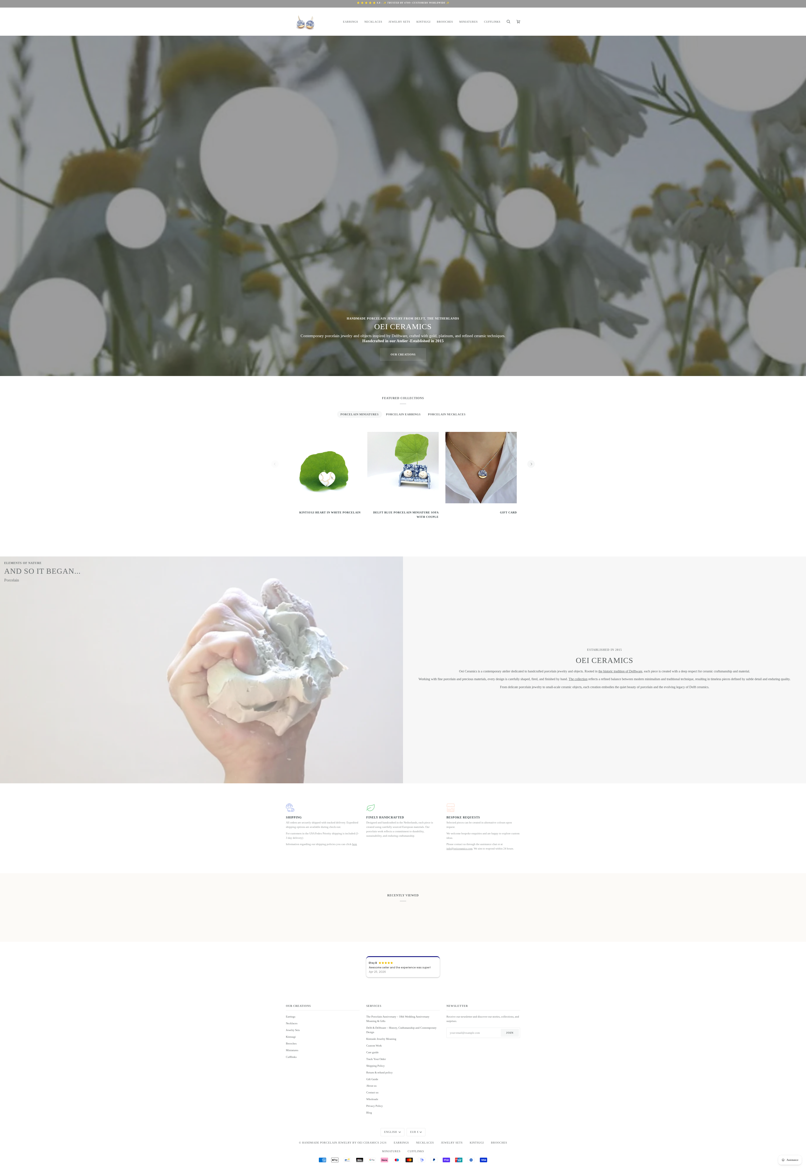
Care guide (372, 1052)
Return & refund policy (379, 1072)
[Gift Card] (481, 467)
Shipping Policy (375, 1065)
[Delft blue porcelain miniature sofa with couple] (403, 467)
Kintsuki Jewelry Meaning (381, 1038)
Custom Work (374, 1045)
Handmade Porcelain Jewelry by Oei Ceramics (340, 1142)
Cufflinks (291, 1057)
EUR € (414, 1131)
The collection (578, 679)
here (354, 844)
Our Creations (403, 354)
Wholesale (372, 1099)
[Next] (531, 464)
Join (509, 1032)
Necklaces (291, 1023)
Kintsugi (291, 1036)
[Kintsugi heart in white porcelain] (325, 467)
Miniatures (292, 1050)
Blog (369, 1112)
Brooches (291, 1043)
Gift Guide (372, 1079)
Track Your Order (376, 1059)
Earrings (290, 1016)
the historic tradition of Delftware (620, 671)
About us (371, 1085)
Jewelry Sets (293, 1030)
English (391, 1131)
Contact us (372, 1092)
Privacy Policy (374, 1105)
